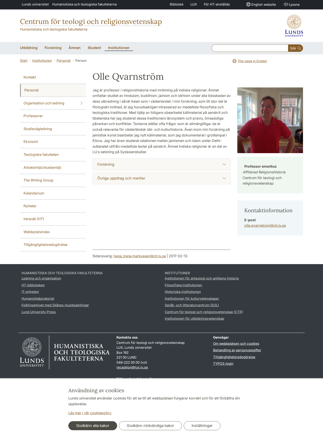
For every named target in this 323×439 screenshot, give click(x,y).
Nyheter (30, 206)
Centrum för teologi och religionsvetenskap (91, 21)
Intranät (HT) (34, 219)
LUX (194, 4)
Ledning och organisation (41, 278)
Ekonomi (31, 141)
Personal (64, 60)
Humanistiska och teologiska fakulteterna (84, 4)
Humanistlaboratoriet (38, 298)
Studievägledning (38, 129)
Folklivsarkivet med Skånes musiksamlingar (55, 305)
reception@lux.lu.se (132, 367)
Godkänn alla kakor (92, 425)
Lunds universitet (35, 4)
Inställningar (202, 425)
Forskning (105, 164)
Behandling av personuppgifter (237, 350)
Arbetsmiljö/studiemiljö (42, 167)
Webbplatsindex (37, 232)
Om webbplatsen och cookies (236, 343)
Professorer (33, 116)
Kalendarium (34, 193)
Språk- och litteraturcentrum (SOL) (192, 305)
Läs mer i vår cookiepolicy (89, 413)
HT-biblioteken (33, 285)
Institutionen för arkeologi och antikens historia (202, 278)
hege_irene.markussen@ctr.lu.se (140, 256)
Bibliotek (176, 4)
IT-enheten (30, 292)
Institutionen (42, 60)
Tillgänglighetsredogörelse (45, 244)
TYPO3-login (223, 363)
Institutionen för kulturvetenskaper (192, 298)
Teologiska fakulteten (41, 154)
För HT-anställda (217, 4)
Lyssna (294, 4)
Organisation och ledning (44, 103)
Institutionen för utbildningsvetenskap (194, 318)
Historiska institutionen (183, 292)
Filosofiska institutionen (183, 285)
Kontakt (30, 77)
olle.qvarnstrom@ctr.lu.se (265, 225)
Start (23, 60)
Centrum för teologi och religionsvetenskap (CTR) (204, 312)
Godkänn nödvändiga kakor (150, 425)
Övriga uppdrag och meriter (121, 178)
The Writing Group (38, 180)
